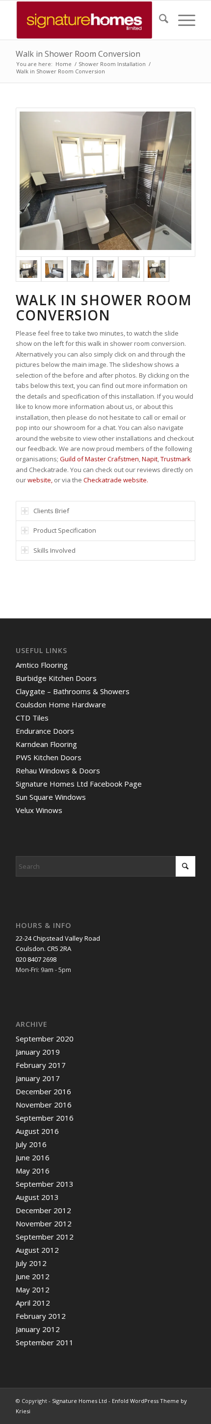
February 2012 (41, 1316)
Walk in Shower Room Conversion (78, 53)
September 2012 (45, 1237)
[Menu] (181, 20)
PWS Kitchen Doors (48, 757)
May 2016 (33, 1170)
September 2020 (45, 1038)
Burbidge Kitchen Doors (56, 678)
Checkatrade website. (115, 479)
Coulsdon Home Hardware (61, 704)
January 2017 (38, 1078)
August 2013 (37, 1197)
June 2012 (33, 1276)
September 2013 (45, 1184)
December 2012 (43, 1210)
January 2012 (38, 1329)
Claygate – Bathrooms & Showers (73, 691)
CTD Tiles (32, 718)
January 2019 (38, 1052)
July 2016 (31, 1144)
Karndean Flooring (46, 744)
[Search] (158, 20)
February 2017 (41, 1065)
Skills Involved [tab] (54, 550)
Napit (150, 458)
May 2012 (33, 1289)
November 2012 (44, 1223)
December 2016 (43, 1091)
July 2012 (31, 1263)
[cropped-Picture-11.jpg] (87, 20)
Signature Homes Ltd (79, 1400)
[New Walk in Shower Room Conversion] (105, 182)
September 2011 (45, 1342)
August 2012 (37, 1250)
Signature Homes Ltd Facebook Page (79, 784)
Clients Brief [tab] (51, 510)
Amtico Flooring (42, 665)
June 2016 (33, 1157)
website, (40, 479)
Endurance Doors (45, 731)
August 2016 (37, 1131)
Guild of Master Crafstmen (99, 458)
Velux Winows (39, 810)
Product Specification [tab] (64, 530)
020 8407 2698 (36, 959)
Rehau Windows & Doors (58, 770)
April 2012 (33, 1303)
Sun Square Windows (51, 797)
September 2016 (45, 1118)
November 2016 (44, 1104)
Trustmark (175, 458)
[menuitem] (158, 20)
